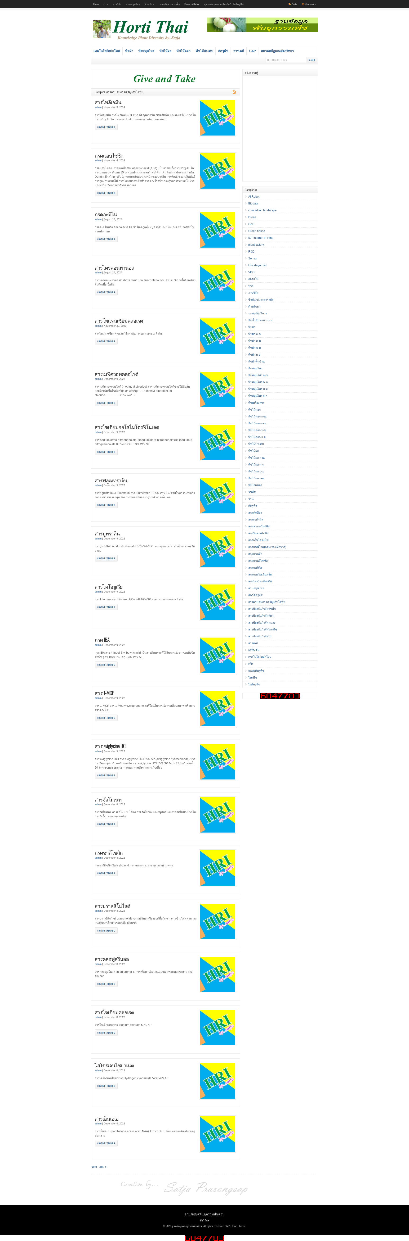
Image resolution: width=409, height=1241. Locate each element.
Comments (310, 4)
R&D (251, 251)
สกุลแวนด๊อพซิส (258, 560)
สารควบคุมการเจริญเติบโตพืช (266, 602)
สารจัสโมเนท (108, 799)
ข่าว (105, 4)
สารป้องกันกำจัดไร (259, 636)
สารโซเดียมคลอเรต (114, 1012)
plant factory (256, 244)
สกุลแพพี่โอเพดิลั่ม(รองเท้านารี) (267, 547)
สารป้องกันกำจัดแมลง (261, 622)
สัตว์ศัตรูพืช (255, 595)
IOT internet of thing (260, 238)
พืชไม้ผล (165, 51)
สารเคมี (238, 51)
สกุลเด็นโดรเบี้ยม (258, 540)
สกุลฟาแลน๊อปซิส (259, 526)
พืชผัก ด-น (254, 341)
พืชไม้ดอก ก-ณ (257, 416)
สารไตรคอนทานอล (114, 267)
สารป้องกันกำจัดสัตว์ (261, 615)
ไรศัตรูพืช (254, 684)
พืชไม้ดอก (184, 51)
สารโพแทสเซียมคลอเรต (119, 320)
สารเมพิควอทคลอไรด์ (116, 373)
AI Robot (253, 196)
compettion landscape (262, 210)
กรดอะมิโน (106, 214)
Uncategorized (257, 265)
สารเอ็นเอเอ (107, 1118)
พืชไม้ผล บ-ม (256, 471)
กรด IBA (102, 639)
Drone (252, 217)
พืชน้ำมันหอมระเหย (260, 320)
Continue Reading (106, 127)
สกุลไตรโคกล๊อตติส (260, 581)
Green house (256, 231)
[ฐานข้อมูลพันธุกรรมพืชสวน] (141, 41)
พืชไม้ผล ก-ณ (256, 457)
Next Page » (99, 1167)
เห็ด (250, 664)
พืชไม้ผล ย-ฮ (256, 478)
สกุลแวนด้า (255, 554)
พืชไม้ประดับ (204, 51)
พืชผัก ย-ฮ (254, 354)
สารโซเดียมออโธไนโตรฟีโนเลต (127, 426)
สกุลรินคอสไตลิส (258, 533)
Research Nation (191, 4)
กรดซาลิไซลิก (109, 852)
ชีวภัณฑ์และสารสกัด (261, 299)
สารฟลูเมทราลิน (111, 480)
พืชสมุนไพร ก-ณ (258, 375)
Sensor (253, 258)
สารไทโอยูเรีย (109, 586)
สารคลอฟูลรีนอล (112, 958)
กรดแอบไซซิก (109, 155)
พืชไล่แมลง (255, 485)
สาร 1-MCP (104, 693)
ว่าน (250, 499)
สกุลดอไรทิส (255, 519)
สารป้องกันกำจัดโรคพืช (262, 629)
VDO (251, 272)
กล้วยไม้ (253, 279)
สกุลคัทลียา (255, 512)
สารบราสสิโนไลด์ (112, 905)
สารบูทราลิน (107, 533)
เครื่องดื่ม (253, 650)
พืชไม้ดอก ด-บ (257, 423)
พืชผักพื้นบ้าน (256, 361)
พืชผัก (129, 51)
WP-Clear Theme (235, 1226)
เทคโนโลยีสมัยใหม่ (106, 51)
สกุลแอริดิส (255, 567)
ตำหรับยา (150, 4)
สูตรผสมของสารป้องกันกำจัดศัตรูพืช (224, 4)
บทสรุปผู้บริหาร (257, 313)
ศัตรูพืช (223, 51)
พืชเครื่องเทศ (256, 402)
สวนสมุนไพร (133, 4)
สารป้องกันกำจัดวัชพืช (262, 609)
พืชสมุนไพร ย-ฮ (257, 396)
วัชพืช (252, 492)
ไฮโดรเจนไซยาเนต (114, 1065)
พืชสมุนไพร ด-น (258, 382)
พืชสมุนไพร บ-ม (258, 389)
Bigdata (253, 203)
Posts (294, 4)
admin (98, 107)
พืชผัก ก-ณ (254, 334)
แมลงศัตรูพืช (256, 670)
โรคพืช (252, 677)
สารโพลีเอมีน (108, 102)
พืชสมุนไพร (146, 51)
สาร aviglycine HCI (110, 746)
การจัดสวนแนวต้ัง (170, 4)
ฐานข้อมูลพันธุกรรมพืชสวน (205, 1213)
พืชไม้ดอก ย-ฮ (257, 437)
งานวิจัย (117, 4)
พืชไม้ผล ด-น (256, 464)
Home (96, 4)
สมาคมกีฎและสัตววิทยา (277, 51)
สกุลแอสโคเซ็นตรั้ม (260, 574)
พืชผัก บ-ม (254, 347)
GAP (252, 51)
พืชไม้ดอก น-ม (257, 430)
